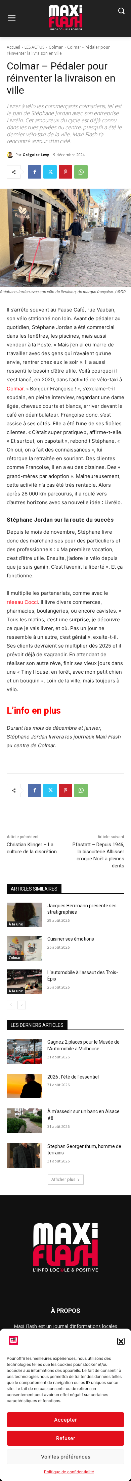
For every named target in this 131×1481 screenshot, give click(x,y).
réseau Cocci (22, 602)
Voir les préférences (65, 1456)
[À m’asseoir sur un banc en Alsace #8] (24, 1120)
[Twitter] (50, 172)
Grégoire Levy (36, 154)
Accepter (65, 1420)
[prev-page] (11, 1005)
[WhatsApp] (81, 172)
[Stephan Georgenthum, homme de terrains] (24, 1155)
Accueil (13, 47)
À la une (16, 924)
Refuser (65, 1438)
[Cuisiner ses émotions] (24, 948)
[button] (121, 1341)
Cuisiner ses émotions (70, 939)
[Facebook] (34, 172)
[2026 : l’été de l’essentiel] (24, 1086)
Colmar (56, 47)
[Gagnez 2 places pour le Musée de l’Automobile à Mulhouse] (24, 1051)
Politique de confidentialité (69, 1471)
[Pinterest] (65, 172)
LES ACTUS (34, 47)
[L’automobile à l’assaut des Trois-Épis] (24, 981)
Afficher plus (63, 1179)
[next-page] (21, 1005)
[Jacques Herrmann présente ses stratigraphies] (24, 915)
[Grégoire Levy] (11, 154)
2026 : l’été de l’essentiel (73, 1077)
